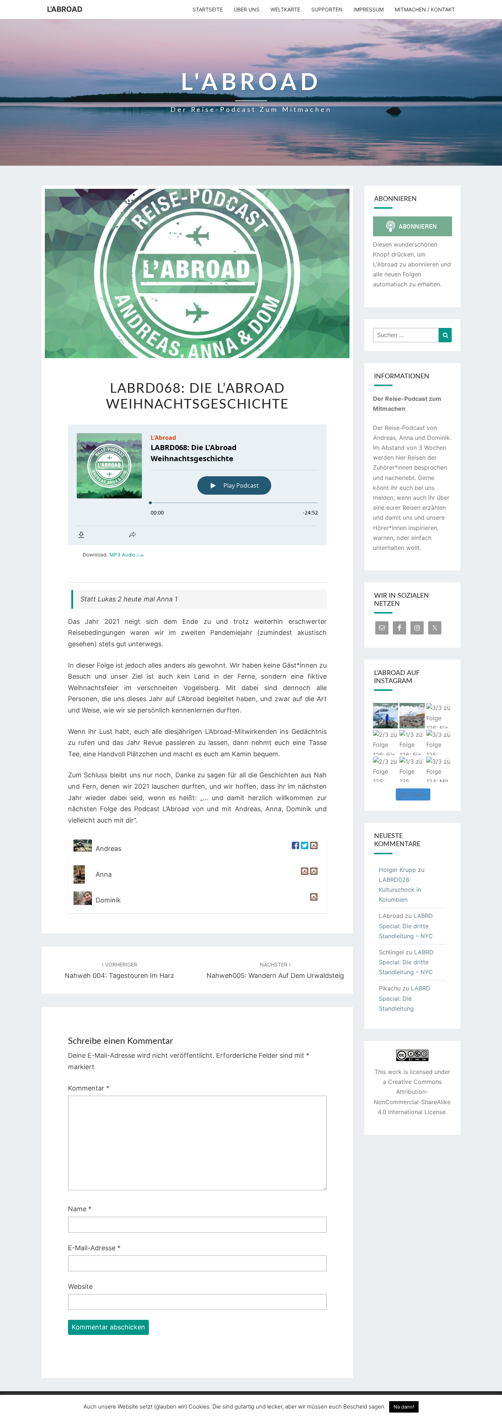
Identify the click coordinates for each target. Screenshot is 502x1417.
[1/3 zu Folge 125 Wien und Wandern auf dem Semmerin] (412, 769)
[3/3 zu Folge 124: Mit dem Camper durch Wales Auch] (439, 769)
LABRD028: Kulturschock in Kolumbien (400, 889)
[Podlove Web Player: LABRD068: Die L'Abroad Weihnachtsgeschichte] (197, 484)
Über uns (246, 9)
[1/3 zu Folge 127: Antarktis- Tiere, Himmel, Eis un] (412, 715)
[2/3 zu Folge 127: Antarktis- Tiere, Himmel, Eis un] (385, 715)
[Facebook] (294, 849)
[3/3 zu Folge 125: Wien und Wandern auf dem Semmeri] (439, 742)
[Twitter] (303, 849)
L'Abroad (65, 9)
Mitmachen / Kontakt (425, 9)
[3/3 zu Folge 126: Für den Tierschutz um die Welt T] (439, 715)
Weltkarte (285, 9)
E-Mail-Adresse (94, 1248)
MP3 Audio (126, 555)
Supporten (327, 9)
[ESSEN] (303, 874)
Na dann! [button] (404, 1407)
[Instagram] (313, 849)
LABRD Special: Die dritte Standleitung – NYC (406, 925)
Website (80, 1286)
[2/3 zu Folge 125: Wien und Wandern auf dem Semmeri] (385, 769)
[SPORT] (313, 874)
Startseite (208, 9)
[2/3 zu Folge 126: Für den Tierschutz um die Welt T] (385, 742)
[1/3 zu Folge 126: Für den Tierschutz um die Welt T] (412, 742)
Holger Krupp (397, 869)
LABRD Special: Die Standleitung (404, 998)
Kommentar (89, 1088)
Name (80, 1209)
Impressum (369, 9)
